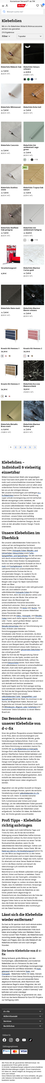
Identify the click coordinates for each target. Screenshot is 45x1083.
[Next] (35, 447)
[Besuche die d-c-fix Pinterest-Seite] (19, 1040)
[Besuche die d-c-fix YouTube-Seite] (25, 1040)
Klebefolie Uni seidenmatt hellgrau (32, 229)
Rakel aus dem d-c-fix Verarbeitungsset (18, 851)
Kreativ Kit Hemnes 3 (10, 384)
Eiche (24, 608)
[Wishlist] (37, 5)
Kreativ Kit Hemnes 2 (32, 348)
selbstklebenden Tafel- (11, 696)
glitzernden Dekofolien (30, 649)
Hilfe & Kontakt (10, 1016)
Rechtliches (8, 1026)
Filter (5, 36)
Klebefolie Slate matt (10, 308)
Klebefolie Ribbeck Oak (11, 67)
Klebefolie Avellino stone (9, 189)
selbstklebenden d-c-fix (29, 793)
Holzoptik (6, 974)
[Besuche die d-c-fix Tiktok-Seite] (30, 1040)
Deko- (18, 615)
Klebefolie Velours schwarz (31, 68)
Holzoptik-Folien (19, 550)
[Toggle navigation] (3, 6)
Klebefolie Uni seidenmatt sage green (31, 147)
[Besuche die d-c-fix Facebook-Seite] (6, 1040)
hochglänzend (16, 566)
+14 (36, 159)
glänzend (5, 971)
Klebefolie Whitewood (11, 107)
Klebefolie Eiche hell (32, 107)
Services (7, 1021)
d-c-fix (6, 1011)
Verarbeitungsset (8, 268)
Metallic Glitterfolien (10, 626)
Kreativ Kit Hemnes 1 (10, 348)
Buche (34, 608)
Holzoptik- (26, 615)
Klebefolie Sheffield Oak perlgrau (9, 229)
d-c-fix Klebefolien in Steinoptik (25, 749)
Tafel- (31, 553)
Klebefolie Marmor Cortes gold (31, 269)
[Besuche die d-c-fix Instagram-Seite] (12, 1040)
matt (4, 566)
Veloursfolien (18, 553)
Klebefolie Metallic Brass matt (9, 425)
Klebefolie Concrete (10, 145)
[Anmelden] (6, 5)
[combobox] (22, 11)
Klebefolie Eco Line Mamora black (31, 385)
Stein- (28, 971)
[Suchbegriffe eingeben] (3, 11)
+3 (35, 79)
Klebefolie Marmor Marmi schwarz (31, 309)
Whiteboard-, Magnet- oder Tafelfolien (20, 707)
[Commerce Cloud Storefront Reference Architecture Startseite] (22, 5)
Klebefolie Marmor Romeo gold (31, 425)
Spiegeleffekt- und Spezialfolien (15, 555)
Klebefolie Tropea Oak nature (33, 189)
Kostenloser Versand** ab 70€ (22, 1)
